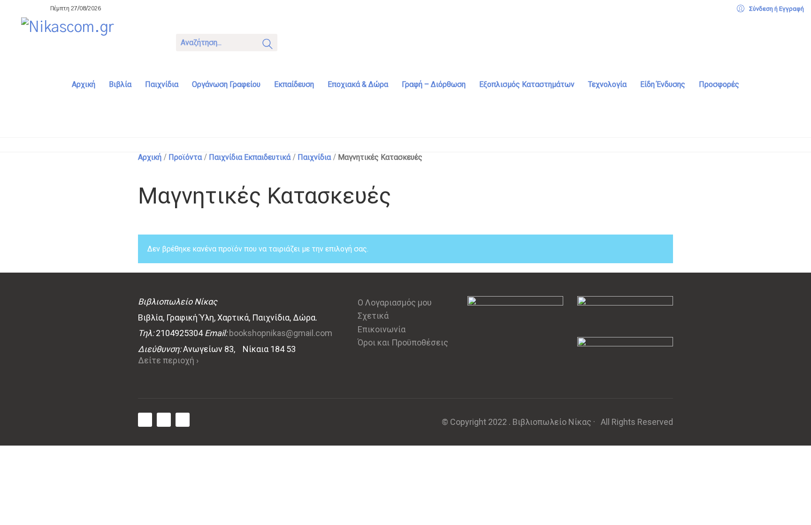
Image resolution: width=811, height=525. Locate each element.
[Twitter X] (164, 420)
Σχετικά (373, 316)
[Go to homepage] (91, 41)
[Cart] (296, 41)
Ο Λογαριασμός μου (395, 302)
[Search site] (267, 45)
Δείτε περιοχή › (168, 360)
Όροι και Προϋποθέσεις (403, 342)
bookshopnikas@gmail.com (280, 333)
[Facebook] (145, 420)
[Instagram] (183, 420)
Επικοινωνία (382, 329)
